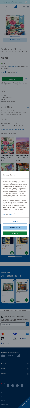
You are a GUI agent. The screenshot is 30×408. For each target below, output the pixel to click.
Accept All (15, 233)
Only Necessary (15, 227)
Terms (10, 214)
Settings (15, 221)
